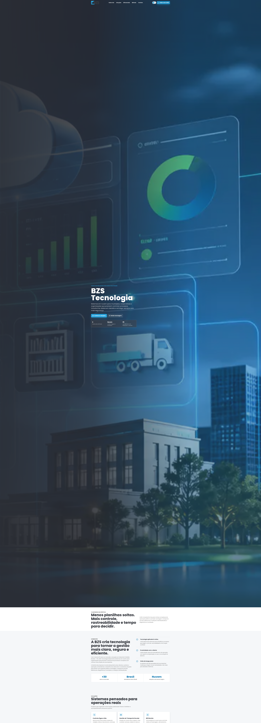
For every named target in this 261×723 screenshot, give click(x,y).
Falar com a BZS (164, 2)
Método (134, 2)
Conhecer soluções (100, 315)
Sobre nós (111, 2)
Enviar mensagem (116, 315)
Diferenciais (126, 2)
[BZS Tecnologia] (95, 2)
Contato (140, 2)
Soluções (118, 2)
